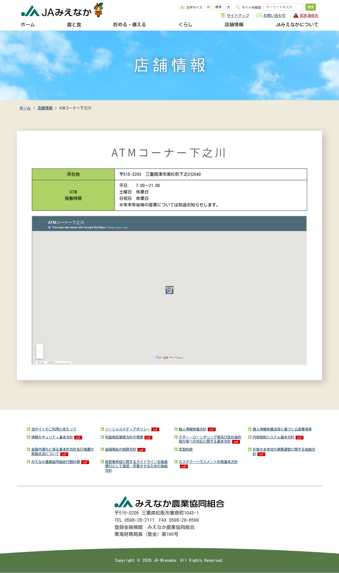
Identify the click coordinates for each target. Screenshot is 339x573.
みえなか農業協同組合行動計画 (55, 462)
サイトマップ (238, 15)
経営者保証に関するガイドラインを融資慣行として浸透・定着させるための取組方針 (136, 466)
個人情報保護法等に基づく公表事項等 (282, 429)
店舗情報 (234, 24)
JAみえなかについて (297, 24)
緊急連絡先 (309, 15)
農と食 (74, 24)
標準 (218, 7)
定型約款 (186, 449)
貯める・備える (129, 24)
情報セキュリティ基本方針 (52, 437)
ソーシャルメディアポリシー (127, 429)
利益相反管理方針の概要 (124, 437)
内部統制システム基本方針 (273, 437)
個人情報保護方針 (192, 429)
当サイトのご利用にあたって (53, 429)
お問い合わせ (274, 15)
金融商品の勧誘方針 (120, 449)
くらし (185, 24)
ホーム (28, 24)
